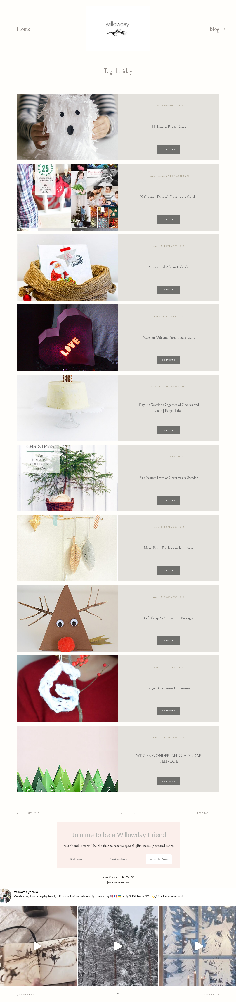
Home (23, 29)
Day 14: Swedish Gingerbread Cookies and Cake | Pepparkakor (169, 407)
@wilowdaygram (118, 882)
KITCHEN (156, 386)
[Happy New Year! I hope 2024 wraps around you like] (118, 946)
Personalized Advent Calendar (169, 267)
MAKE (157, 106)
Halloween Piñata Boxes (169, 126)
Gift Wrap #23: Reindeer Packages (168, 618)
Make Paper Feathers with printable (169, 548)
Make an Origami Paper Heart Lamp (168, 337)
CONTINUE (169, 149)
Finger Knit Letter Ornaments (168, 688)
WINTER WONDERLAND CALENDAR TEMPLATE (168, 758)
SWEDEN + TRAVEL (156, 176)
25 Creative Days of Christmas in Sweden (168, 197)
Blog (214, 29)
